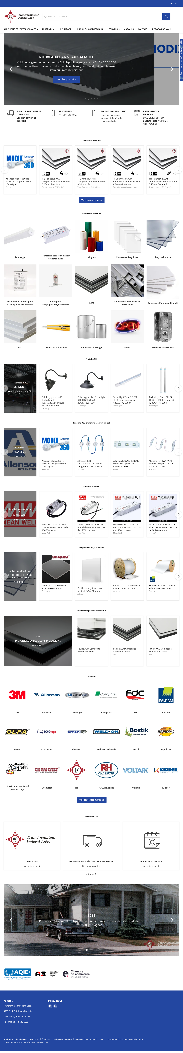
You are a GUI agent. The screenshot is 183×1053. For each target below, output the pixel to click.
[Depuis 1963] (32, 839)
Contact (142, 29)
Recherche (90, 1039)
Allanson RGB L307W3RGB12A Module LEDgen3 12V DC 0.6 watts (90, 463)
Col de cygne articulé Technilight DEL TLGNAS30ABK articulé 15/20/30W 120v (53, 401)
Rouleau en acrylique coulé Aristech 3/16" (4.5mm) (126, 587)
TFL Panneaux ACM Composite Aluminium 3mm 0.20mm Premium (127, 181)
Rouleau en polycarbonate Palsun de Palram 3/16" (162, 587)
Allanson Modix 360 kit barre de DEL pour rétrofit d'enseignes (18, 181)
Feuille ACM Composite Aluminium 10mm (160, 650)
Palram (152, 591)
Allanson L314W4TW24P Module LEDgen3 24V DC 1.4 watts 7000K (161, 463)
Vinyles (113, 29)
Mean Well (46, 533)
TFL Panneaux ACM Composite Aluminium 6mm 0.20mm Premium (56, 181)
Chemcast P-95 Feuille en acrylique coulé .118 (54, 587)
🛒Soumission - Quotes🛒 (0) (181, 59)
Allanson (9, 187)
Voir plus (90, 873)
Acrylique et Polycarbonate (20, 29)
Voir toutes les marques (91, 799)
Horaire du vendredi (151, 861)
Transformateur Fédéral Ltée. (53, 187)
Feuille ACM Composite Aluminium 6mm (124, 650)
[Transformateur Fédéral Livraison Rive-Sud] (91, 839)
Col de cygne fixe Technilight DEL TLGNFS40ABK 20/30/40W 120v (91, 400)
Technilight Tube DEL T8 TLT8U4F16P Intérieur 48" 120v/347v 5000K (162, 400)
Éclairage (66, 29)
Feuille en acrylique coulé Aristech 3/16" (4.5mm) (89, 589)
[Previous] (4, 169)
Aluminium (48, 29)
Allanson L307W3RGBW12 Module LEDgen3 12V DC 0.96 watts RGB (126, 463)
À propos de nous (161, 29)
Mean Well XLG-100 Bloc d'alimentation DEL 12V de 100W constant (55, 527)
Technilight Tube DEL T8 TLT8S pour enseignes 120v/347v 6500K (125, 400)
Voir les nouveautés (91, 200)
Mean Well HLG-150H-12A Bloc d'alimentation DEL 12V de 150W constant (127, 527)
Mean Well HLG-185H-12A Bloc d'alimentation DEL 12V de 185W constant (163, 527)
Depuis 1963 (31, 861)
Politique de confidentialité (131, 1039)
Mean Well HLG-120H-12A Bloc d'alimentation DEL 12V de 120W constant (91, 527)
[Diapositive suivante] (171, 69)
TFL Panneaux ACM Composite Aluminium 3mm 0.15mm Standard (163, 181)
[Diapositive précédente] (11, 69)
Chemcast (46, 591)
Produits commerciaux (90, 29)
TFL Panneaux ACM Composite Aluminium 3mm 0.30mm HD (91, 181)
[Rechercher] (166, 16)
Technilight (46, 408)
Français (173, 3)
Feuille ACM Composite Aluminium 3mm (88, 650)
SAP (79, 654)
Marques (129, 29)
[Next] (178, 169)
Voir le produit (91, 77)
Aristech (80, 594)
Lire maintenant (31, 865)
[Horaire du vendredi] (151, 839)
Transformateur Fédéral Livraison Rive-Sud (91, 861)
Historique (112, 1039)
